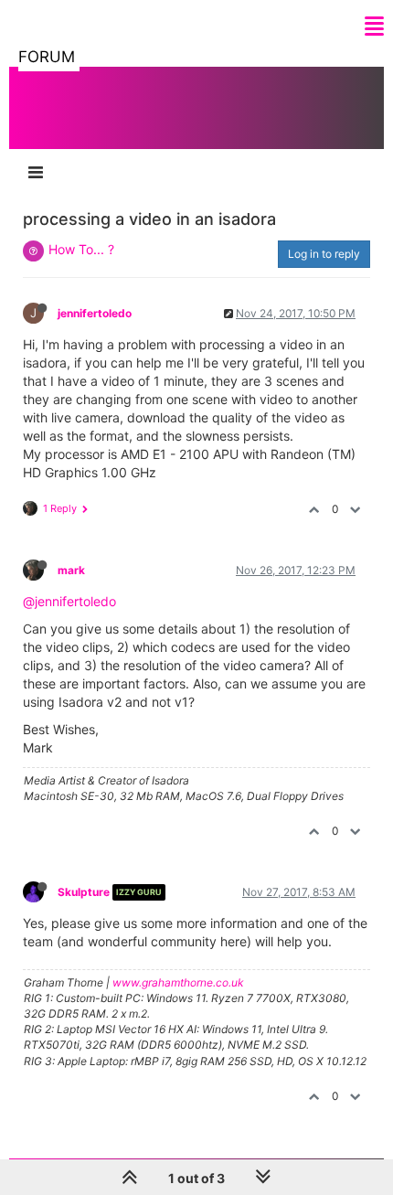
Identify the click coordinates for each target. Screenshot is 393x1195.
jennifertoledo (95, 313)
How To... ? (81, 249)
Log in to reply (324, 254)
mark (71, 570)
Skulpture (84, 892)
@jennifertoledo (69, 601)
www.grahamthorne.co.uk (178, 982)
